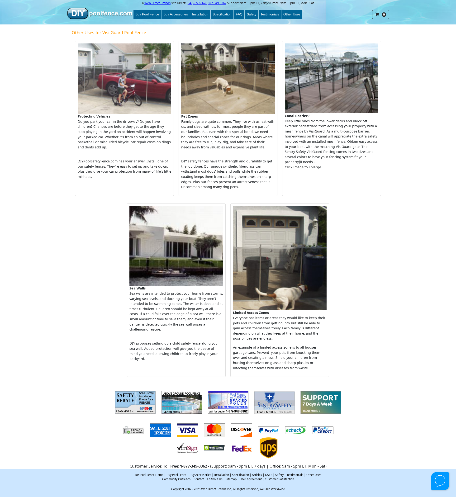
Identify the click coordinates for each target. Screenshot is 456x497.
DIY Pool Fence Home (149, 475)
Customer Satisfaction (279, 479)
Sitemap (231, 479)
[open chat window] (440, 481)
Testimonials (270, 14)
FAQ (239, 14)
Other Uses (291, 14)
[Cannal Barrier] (332, 78)
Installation (200, 14)
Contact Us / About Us (208, 479)
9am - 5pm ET (289, 3)
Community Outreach (176, 479)
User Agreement (251, 479)
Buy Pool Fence (147, 14)
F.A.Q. (268, 475)
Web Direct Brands (157, 3)
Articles (257, 475)
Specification (222, 14)
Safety (251, 14)
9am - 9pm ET (249, 3)
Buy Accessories (175, 14)
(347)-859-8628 (197, 3)
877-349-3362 (217, 3)
